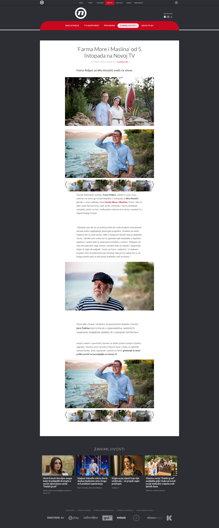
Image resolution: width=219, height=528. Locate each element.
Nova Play (148, 26)
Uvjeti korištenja (84, 510)
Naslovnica (72, 26)
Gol (107, 518)
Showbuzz (154, 518)
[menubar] (176, 2)
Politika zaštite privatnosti (104, 510)
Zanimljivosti (128, 26)
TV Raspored (91, 26)
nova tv (109, 3)
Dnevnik (55, 518)
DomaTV (121, 518)
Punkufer (136, 518)
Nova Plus (73, 518)
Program (109, 26)
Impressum (70, 510)
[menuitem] (176, 2)
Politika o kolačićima (125, 510)
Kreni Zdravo (169, 518)
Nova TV (42, 2)
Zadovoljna (90, 518)
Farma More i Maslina (116, 202)
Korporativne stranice (144, 510)
